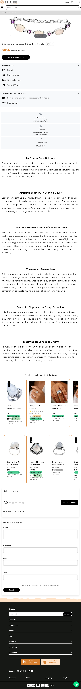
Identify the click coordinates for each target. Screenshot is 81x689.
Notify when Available (15, 57)
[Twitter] (21, 671)
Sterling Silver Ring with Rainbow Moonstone (14, 464)
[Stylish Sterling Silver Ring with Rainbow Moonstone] (59, 459)
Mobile (5, 573)
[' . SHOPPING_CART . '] (75, 2)
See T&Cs (44, 121)
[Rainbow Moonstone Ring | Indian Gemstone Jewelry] (14, 403)
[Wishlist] (71, 2)
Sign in (67, 2)
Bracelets (14, 12)
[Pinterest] (23, 671)
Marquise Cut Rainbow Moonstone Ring (36, 408)
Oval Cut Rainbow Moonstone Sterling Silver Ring (59, 408)
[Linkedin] (29, 671)
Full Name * (7, 546)
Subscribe (67, 614)
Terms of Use (43, 585)
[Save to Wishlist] (48, 44)
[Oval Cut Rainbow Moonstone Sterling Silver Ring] (59, 403)
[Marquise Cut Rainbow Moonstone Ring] (37, 403)
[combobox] (40, 7)
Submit (11, 590)
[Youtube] (32, 671)
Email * (6, 559)
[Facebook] (18, 671)
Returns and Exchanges (17, 98)
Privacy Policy (54, 585)
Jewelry (8, 12)
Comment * (7, 528)
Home (3, 12)
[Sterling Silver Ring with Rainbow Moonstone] (14, 459)
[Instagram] (26, 671)
